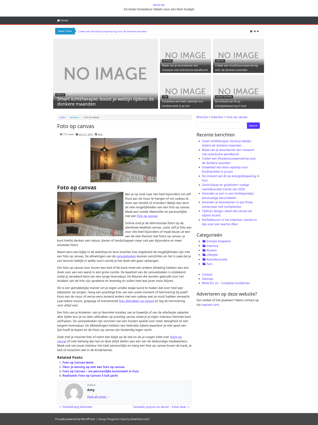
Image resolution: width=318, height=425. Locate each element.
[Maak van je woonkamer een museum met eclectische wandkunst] (185, 55)
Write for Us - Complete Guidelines (226, 283)
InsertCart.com (140, 419)
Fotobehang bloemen (77, 407)
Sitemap (207, 279)
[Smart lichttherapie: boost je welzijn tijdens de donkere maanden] (105, 73)
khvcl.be (159, 5)
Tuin (165, 97)
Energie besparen (224, 97)
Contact (207, 274)
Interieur (167, 61)
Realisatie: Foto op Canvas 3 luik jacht (90, 375)
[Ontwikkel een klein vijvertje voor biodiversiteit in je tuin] (185, 91)
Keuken (212, 250)
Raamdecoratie (217, 259)
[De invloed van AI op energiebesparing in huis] (238, 91)
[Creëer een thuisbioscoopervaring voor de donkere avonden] (238, 55)
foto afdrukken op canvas (136, 301)
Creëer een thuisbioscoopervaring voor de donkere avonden (112, 31)
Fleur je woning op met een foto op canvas (93, 367)
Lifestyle (60, 95)
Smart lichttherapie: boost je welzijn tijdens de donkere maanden (105, 101)
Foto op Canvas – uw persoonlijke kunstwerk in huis (100, 371)
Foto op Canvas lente (77, 362)
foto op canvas (147, 216)
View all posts (97, 397)
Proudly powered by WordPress (75, 419)
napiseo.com (210, 305)
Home (64, 20)
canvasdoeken (126, 256)
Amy (100, 134)
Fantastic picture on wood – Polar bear (160, 407)
